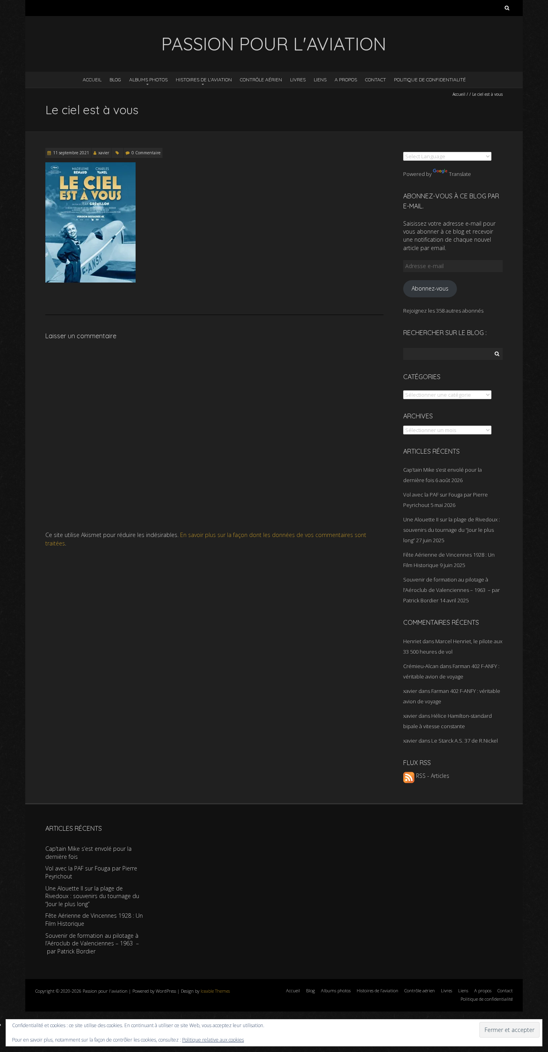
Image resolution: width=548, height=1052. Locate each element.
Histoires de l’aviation (204, 80)
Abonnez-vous (430, 288)
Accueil (92, 80)
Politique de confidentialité (430, 80)
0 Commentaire (146, 152)
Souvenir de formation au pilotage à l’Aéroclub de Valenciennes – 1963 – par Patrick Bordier (451, 590)
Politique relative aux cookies (213, 1039)
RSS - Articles (431, 775)
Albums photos (148, 80)
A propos (346, 80)
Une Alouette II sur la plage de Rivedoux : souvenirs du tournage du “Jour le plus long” (451, 530)
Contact (375, 80)
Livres (298, 80)
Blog (115, 80)
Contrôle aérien (261, 80)
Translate (460, 174)
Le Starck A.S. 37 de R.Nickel (464, 740)
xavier (103, 152)
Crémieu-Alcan (420, 666)
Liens (320, 80)
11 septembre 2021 (71, 152)
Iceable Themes (215, 991)
